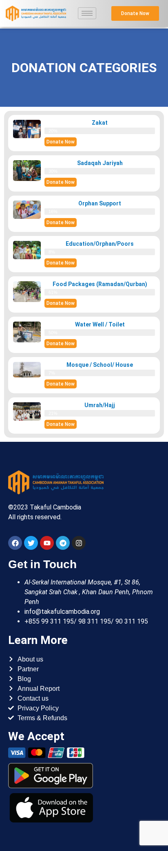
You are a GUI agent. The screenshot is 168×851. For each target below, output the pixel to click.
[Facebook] (15, 543)
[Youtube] (47, 543)
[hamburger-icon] (87, 13)
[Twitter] (31, 543)
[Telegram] (63, 543)
